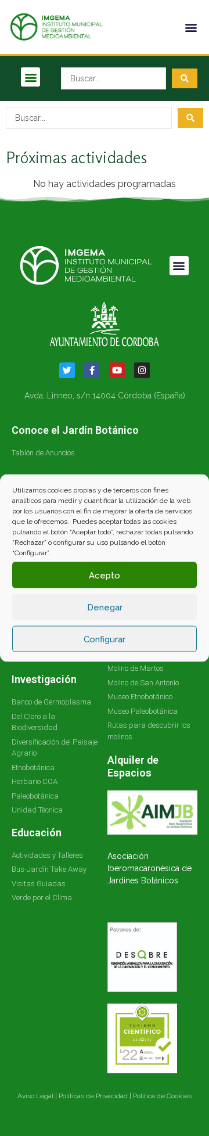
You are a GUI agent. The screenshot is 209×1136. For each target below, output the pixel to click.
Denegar (104, 607)
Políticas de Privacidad (93, 1096)
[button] (190, 27)
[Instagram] (142, 370)
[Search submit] (184, 78)
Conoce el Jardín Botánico (75, 430)
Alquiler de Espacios (132, 766)
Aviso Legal (35, 1096)
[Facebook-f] (92, 370)
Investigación (44, 679)
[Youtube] (117, 370)
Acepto (104, 575)
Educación (37, 832)
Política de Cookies (162, 1096)
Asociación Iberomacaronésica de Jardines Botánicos (149, 868)
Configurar (104, 639)
